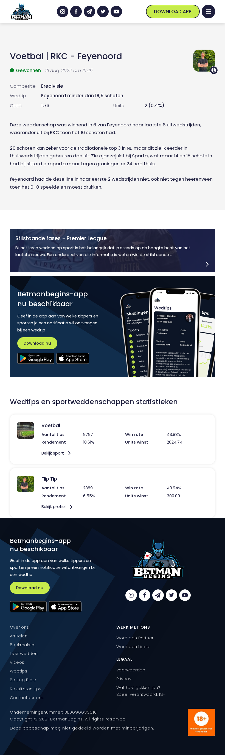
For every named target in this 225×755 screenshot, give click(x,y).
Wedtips (18, 671)
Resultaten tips (26, 689)
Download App (173, 11)
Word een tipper (133, 646)
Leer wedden (24, 653)
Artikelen (19, 636)
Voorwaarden (130, 670)
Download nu (37, 343)
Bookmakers (23, 645)
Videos (17, 662)
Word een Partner (135, 638)
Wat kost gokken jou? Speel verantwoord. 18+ (141, 691)
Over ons (19, 627)
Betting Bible (23, 680)
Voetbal (27, 56)
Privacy (124, 679)
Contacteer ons (27, 697)
